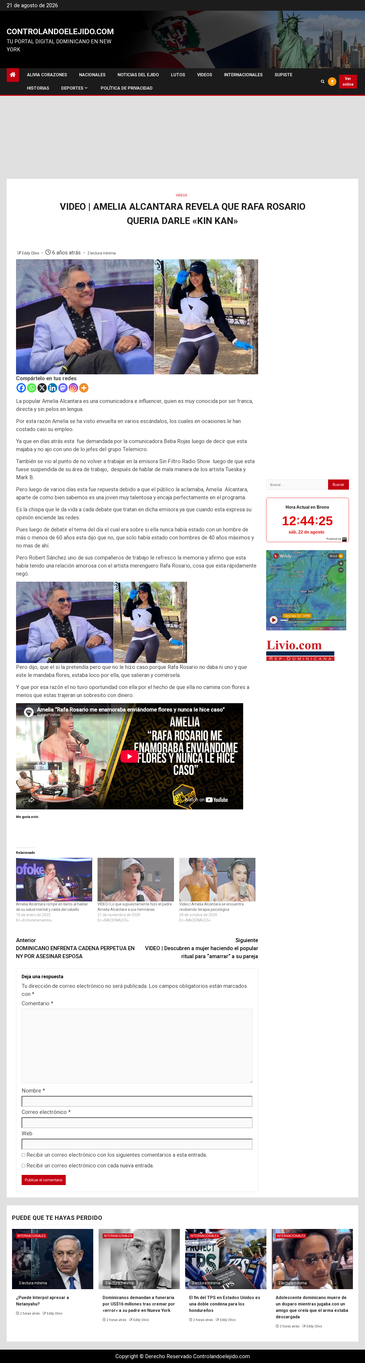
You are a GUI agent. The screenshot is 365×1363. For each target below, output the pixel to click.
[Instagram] (73, 388)
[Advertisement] (182, 138)
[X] (42, 388)
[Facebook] (21, 388)
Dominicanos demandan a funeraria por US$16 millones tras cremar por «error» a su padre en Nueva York (139, 1304)
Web (27, 1133)
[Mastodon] (63, 388)
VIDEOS (204, 74)
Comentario (37, 1003)
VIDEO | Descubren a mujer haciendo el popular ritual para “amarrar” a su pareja (201, 948)
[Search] (322, 81)
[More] (83, 388)
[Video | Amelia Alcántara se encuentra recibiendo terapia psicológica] (217, 879)
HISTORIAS (38, 88)
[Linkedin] (52, 388)
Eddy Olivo (31, 253)
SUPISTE (283, 74)
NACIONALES (92, 74)
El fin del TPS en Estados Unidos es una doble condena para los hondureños (224, 1304)
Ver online (348, 81)
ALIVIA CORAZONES (47, 74)
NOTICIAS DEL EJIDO (138, 74)
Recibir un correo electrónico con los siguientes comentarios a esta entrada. (116, 1155)
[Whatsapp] (31, 388)
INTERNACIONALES (243, 74)
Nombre (33, 1090)
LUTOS (178, 74)
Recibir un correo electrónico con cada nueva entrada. (90, 1165)
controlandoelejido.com (60, 31)
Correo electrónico (46, 1112)
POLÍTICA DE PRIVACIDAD (127, 88)
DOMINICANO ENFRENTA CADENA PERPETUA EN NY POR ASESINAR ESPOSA (75, 948)
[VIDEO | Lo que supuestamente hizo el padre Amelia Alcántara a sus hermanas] (136, 879)
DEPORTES (72, 88)
